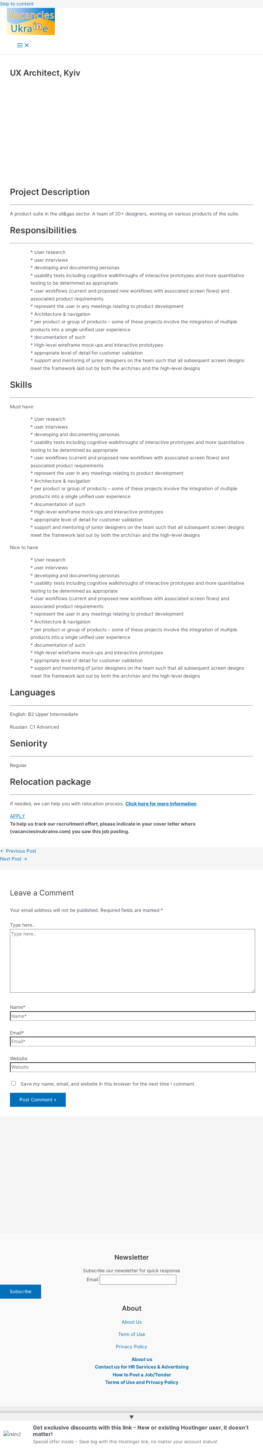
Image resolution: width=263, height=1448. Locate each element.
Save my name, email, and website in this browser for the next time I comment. (108, 1084)
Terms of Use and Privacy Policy (141, 1382)
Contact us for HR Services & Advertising (142, 1367)
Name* (17, 1007)
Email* (17, 1033)
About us (142, 1359)
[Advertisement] (131, 131)
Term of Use (131, 1334)
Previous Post (18, 851)
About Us (132, 1322)
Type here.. (22, 925)
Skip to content (17, 4)
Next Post (13, 859)
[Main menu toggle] (23, 45)
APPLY (17, 816)
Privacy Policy (131, 1346)
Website (18, 1058)
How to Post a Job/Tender (142, 1374)
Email (92, 1279)
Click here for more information (161, 803)
